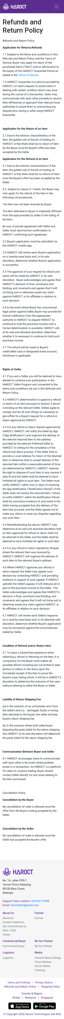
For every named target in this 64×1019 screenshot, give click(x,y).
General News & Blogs (48, 957)
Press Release (43, 961)
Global (16, 997)
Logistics (8, 957)
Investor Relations (13, 922)
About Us (8, 918)
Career (6, 934)
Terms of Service (28, 75)
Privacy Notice (43, 982)
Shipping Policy (50, 986)
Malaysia (30, 997)
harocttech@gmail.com (25, 905)
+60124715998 (40, 901)
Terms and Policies (18, 982)
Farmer (39, 918)
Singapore (47, 997)
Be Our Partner (43, 946)
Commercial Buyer (14, 946)
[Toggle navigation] (56, 6)
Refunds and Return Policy (20, 986)
